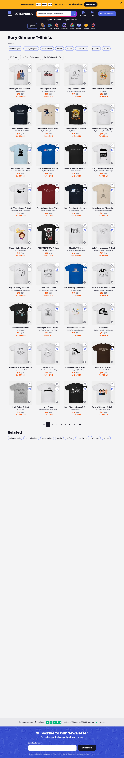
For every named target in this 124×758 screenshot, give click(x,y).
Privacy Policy (57, 754)
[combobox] (54, 14)
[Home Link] (24, 13)
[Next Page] (80, 424)
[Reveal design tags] (29, 83)
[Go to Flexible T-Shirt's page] (76, 234)
